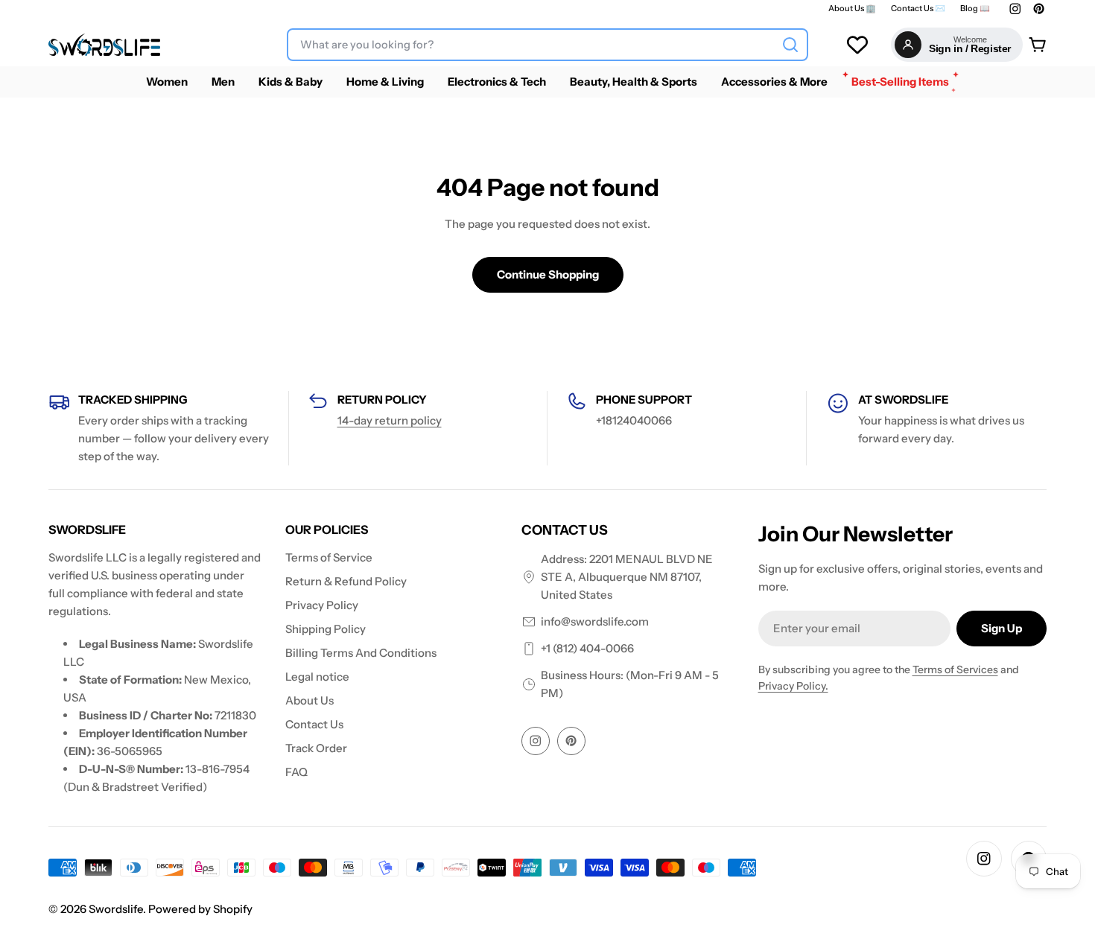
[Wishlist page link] (857, 44)
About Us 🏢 (852, 8)
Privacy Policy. (793, 686)
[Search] (790, 44)
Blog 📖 (975, 8)
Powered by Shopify (200, 909)
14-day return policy (389, 420)
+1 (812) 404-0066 (587, 648)
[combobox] (547, 44)
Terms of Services (955, 669)
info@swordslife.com (595, 621)
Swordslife (116, 909)
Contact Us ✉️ (918, 8)
